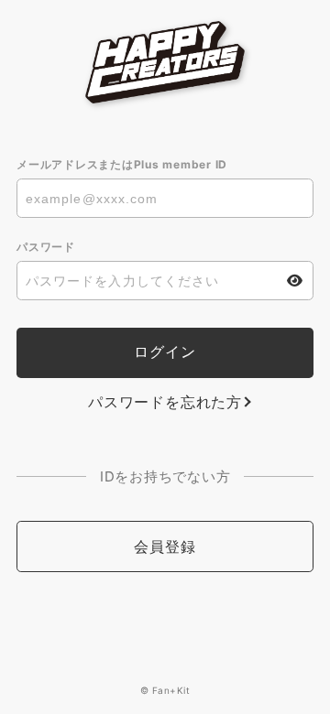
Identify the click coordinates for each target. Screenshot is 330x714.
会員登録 (164, 546)
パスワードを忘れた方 (165, 402)
